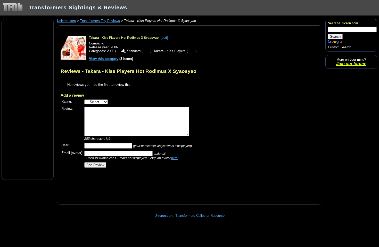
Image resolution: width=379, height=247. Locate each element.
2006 (110, 51)
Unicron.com (66, 21)
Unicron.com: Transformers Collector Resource (189, 216)
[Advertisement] (27, 98)
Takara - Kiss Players (169, 51)
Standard (134, 51)
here (174, 158)
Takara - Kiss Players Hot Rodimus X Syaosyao (124, 38)
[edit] (164, 38)
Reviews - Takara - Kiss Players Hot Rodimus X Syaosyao (128, 71)
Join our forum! (351, 63)
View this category (103, 59)
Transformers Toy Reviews (100, 21)
